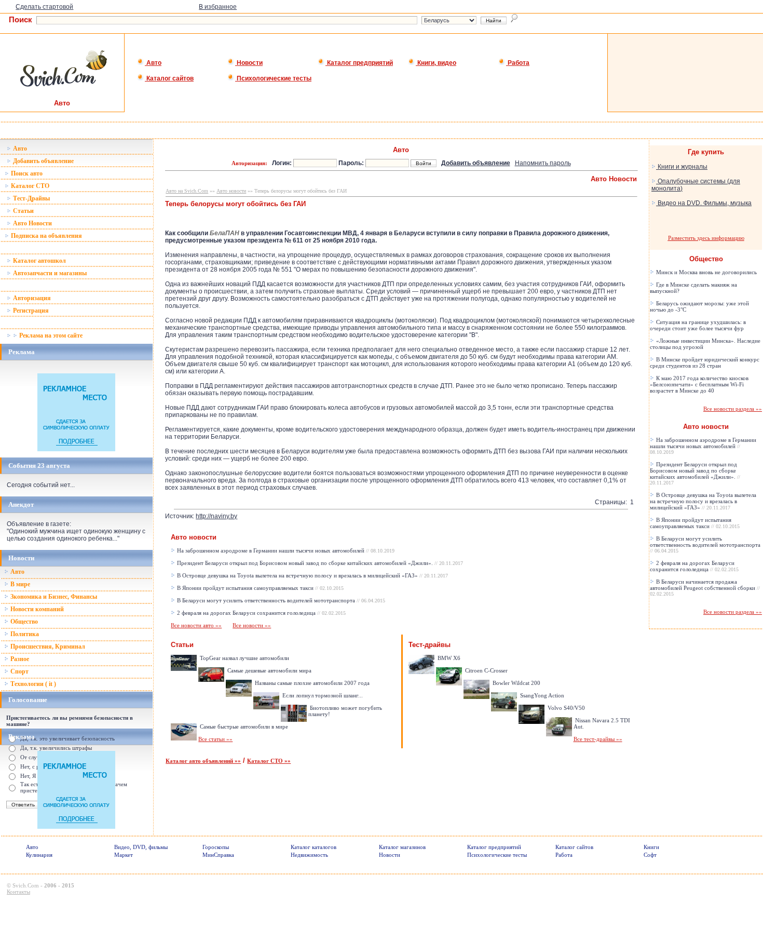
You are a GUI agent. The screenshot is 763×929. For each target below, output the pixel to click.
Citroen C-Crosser (486, 670)
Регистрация (30, 310)
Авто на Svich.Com (187, 191)
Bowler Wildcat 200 (515, 683)
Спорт (19, 671)
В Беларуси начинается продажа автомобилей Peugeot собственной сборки (705, 587)
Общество (23, 621)
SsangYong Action (541, 695)
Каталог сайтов (169, 78)
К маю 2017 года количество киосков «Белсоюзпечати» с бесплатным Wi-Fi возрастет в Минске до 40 (699, 384)
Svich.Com (25, 885)
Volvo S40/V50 (565, 708)
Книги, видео (436, 62)
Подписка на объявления (45, 235)
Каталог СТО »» (269, 761)
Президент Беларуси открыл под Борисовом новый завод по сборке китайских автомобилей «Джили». (319, 563)
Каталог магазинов (402, 847)
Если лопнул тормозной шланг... (322, 695)
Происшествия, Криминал (47, 646)
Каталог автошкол (38, 260)
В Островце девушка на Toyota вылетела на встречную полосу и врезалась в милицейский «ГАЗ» (311, 575)
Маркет (123, 855)
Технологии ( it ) (32, 684)
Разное (19, 659)
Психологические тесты (273, 78)
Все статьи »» (215, 739)
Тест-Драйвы (30, 198)
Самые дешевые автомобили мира (268, 670)
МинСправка (218, 855)
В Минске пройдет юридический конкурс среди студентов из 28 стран (704, 362)
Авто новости (231, 191)
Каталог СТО (29, 186)
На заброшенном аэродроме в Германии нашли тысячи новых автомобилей (284, 550)
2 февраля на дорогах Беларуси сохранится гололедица (260, 613)
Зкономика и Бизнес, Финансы (53, 596)
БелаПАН (224, 233)
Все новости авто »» (196, 625)
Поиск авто (26, 173)
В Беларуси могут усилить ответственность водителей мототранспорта (280, 600)
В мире (19, 584)
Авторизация (31, 298)
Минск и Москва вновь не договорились (706, 272)
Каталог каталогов (313, 847)
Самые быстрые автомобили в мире (243, 726)
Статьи (22, 210)
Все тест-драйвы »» (598, 739)
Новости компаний (36, 609)
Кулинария (39, 855)
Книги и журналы (681, 166)
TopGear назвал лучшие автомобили (243, 658)
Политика (24, 634)
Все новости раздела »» (732, 409)
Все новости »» (252, 625)
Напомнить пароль (543, 163)
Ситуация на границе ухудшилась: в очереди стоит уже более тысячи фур (698, 325)
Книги (651, 847)
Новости (249, 62)
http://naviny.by (216, 516)
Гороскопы (215, 847)
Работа (517, 62)
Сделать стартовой (44, 6)
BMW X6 (448, 658)
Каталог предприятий (359, 62)
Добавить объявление (42, 161)
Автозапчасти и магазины (49, 273)
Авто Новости (31, 223)
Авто (153, 62)
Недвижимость (309, 855)
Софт (650, 855)
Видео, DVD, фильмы (141, 847)
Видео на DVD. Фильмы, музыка (704, 203)
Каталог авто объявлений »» (203, 761)
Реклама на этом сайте (50, 335)
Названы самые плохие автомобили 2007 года (311, 683)
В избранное (218, 6)
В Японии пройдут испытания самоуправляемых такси (259, 588)
